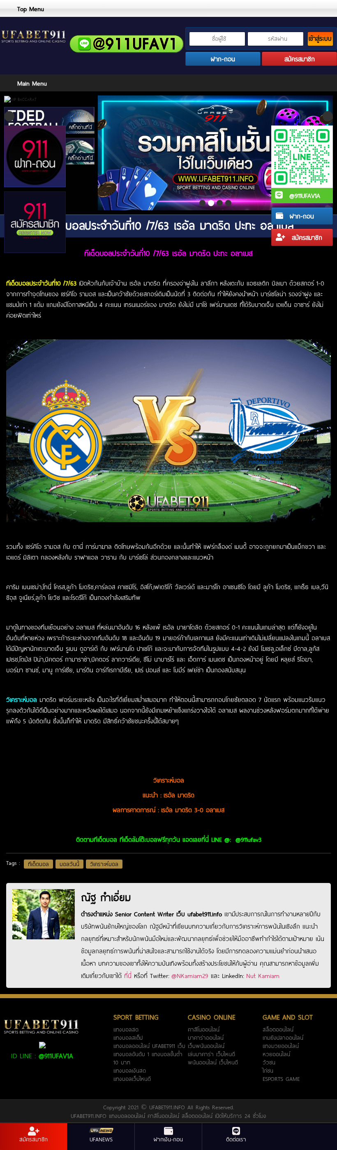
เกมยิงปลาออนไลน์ (283, 1038)
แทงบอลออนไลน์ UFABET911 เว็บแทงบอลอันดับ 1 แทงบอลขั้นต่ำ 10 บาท (149, 1054)
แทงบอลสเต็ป (128, 1038)
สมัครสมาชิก (305, 237)
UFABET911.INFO (168, 1107)
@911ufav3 (248, 839)
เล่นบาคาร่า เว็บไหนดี (211, 1054)
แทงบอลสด (125, 1029)
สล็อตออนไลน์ (278, 1029)
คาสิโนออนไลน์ (203, 1029)
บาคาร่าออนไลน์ (206, 1038)
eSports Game (281, 1079)
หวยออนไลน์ (276, 1054)
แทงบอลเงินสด (129, 1070)
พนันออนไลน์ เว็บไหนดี (213, 1062)
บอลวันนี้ (69, 864)
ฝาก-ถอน (300, 216)
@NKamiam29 (189, 975)
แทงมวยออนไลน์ (281, 1046)
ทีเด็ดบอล (38, 864)
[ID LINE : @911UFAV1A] (42, 1044)
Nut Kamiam (262, 975)
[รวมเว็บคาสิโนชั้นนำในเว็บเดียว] (215, 152)
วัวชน (269, 1062)
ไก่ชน (268, 1070)
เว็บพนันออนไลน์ (206, 1046)
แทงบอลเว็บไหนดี (132, 1079)
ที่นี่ (128, 975)
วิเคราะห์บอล (104, 864)
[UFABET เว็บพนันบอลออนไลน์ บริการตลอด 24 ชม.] (33, 37)
